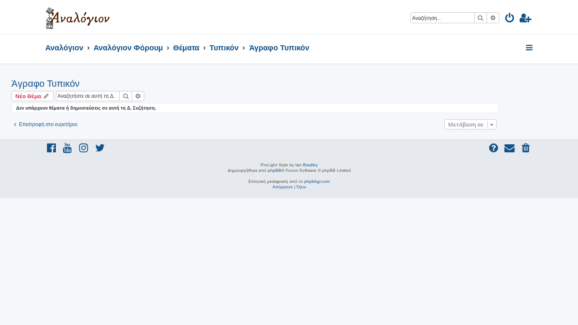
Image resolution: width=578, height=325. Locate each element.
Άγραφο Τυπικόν (45, 83)
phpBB (274, 170)
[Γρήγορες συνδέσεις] (530, 48)
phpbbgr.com (317, 181)
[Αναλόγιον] (77, 17)
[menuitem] (510, 19)
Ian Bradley (306, 164)
